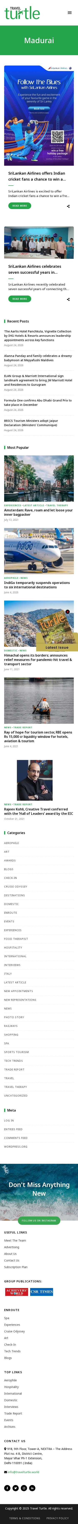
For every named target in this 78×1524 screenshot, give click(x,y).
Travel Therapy (57, 505)
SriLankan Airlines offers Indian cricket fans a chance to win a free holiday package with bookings (36, 176)
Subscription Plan (15, 1267)
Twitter (15, 1488)
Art (7, 852)
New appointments (18, 991)
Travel (9, 1078)
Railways (11, 1026)
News (24, 578)
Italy (8, 973)
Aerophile (11, 578)
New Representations (20, 1000)
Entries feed (13, 1129)
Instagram (24, 1488)
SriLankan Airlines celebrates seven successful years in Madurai (34, 269)
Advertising (11, 1247)
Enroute (10, 913)
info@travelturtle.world (23, 1472)
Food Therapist (16, 939)
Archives (9, 1427)
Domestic (10, 650)
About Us (10, 1254)
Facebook (7, 1488)
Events (9, 921)
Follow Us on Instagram (39, 1220)
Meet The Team (15, 1240)
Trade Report (22, 727)
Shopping (11, 1034)
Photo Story (14, 1017)
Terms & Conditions (24, 1518)
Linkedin (32, 1488)
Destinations (14, 895)
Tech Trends (13, 1061)
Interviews (12, 965)
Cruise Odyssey (15, 886)
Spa (6, 1043)
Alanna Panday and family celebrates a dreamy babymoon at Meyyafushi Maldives (38, 358)
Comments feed (16, 1138)
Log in (9, 1120)
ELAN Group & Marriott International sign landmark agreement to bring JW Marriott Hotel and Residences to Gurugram (38, 380)
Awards (10, 860)
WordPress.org (15, 1146)
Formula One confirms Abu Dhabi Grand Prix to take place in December (38, 402)
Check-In (10, 878)
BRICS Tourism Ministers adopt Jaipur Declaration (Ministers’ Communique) (31, 423)
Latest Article (33, 505)
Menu (70, 13)
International (15, 956)
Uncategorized (16, 1095)
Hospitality (13, 947)
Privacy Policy (58, 1518)
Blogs (9, 869)
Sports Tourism (16, 1052)
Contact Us (11, 1260)
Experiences (12, 505)
